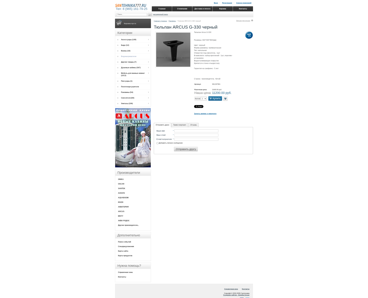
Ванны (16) (125, 51)
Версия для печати (243, 21)
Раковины (172, 21)
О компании (182, 9)
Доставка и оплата (202, 9)
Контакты (122, 277)
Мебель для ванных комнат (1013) (133, 74)
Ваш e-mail (161, 135)
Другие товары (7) (128, 62)
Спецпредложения (126, 246)
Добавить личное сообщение (170, 143)
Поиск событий (124, 242)
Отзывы (193, 125)
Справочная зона (125, 272)
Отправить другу (162, 125)
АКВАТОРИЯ (123, 207)
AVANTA (121, 193)
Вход (216, 3)
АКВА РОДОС (124, 221)
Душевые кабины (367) (131, 68)
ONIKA (121, 179)
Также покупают (179, 125)
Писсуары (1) (126, 81)
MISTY (120, 216)
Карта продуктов (125, 256)
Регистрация (227, 3)
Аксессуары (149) (128, 40)
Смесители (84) (127, 98)
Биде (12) (125, 45)
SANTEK (121, 188)
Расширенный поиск (160, 14)
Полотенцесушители (130, 87)
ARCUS (121, 211)
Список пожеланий (243, 3)
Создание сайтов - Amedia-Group (236, 295)
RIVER (120, 202)
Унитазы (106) (127, 103)
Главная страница (160, 21)
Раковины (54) (127, 92)
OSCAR (121, 184)
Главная (161, 9)
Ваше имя (161, 131)
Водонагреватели (128, 56)
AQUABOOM (123, 198)
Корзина (222, 9)
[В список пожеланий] (225, 100)
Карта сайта (123, 251)
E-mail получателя (164, 139)
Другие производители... (128, 225)
